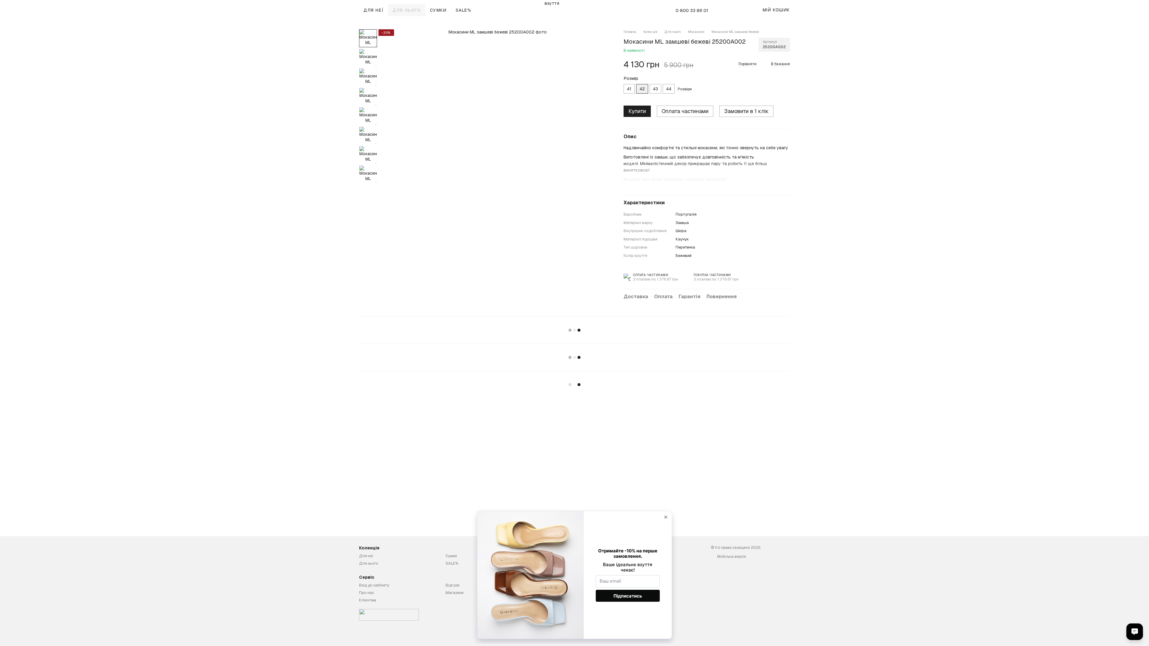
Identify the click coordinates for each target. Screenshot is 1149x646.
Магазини (454, 592)
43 (655, 89)
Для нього (407, 10)
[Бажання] (743, 10)
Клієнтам (367, 600)
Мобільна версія (731, 556)
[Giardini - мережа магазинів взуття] (389, 614)
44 (668, 89)
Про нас (366, 592)
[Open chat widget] (1134, 631)
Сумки (438, 10)
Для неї (374, 10)
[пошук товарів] (730, 10)
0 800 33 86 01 (692, 10)
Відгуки (452, 585)
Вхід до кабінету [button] (374, 585)
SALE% (464, 10)
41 (629, 89)
